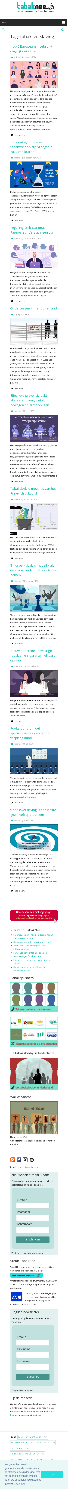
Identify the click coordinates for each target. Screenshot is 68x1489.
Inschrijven (33, 1239)
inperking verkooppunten (27, 1454)
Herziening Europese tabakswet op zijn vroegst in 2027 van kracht (31, 147)
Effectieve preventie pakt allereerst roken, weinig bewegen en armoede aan (29, 400)
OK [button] (52, 1474)
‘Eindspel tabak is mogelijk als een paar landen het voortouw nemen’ (33, 570)
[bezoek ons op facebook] (36, 1159)
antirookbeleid (22, 1459)
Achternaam (24, 1224)
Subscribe (33, 1376)
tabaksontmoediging (32, 1437)
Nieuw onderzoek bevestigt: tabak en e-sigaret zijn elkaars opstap (32, 655)
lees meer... (19, 134)
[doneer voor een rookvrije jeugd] (34, 923)
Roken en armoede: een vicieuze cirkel (32, 942)
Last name (23, 1361)
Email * (21, 1337)
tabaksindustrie (22, 1442)
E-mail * (22, 1199)
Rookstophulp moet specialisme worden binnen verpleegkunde (30, 733)
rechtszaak (46, 1442)
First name (23, 1349)
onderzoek (45, 1459)
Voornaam (23, 1212)
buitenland (20, 1448)
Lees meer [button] (20, 1484)
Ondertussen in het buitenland (33, 308)
